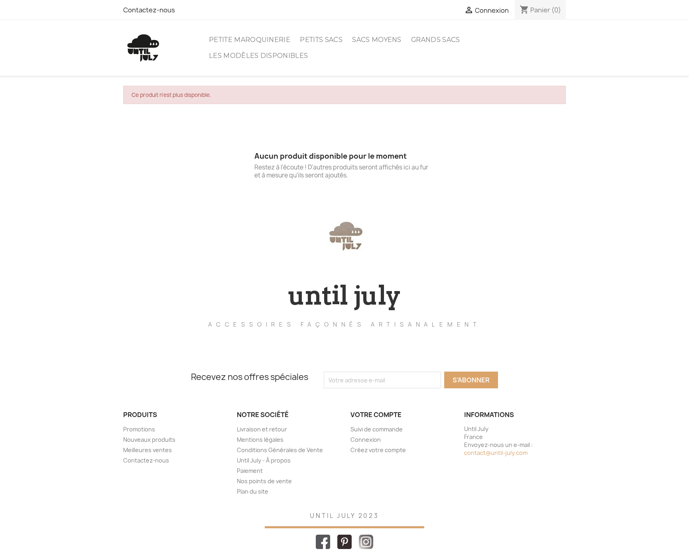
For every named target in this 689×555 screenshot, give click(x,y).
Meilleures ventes (147, 450)
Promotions (139, 429)
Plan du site (252, 491)
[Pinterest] (345, 541)
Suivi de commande (376, 429)
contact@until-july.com (496, 453)
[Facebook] (323, 541)
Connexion (365, 439)
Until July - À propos (264, 460)
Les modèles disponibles (258, 55)
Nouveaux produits (149, 439)
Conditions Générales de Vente (280, 450)
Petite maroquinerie (249, 39)
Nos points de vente (264, 481)
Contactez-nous (149, 10)
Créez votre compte (378, 450)
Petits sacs (321, 39)
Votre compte (376, 414)
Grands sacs (435, 39)
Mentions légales (260, 439)
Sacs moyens (377, 39)
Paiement (250, 470)
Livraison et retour (262, 429)
